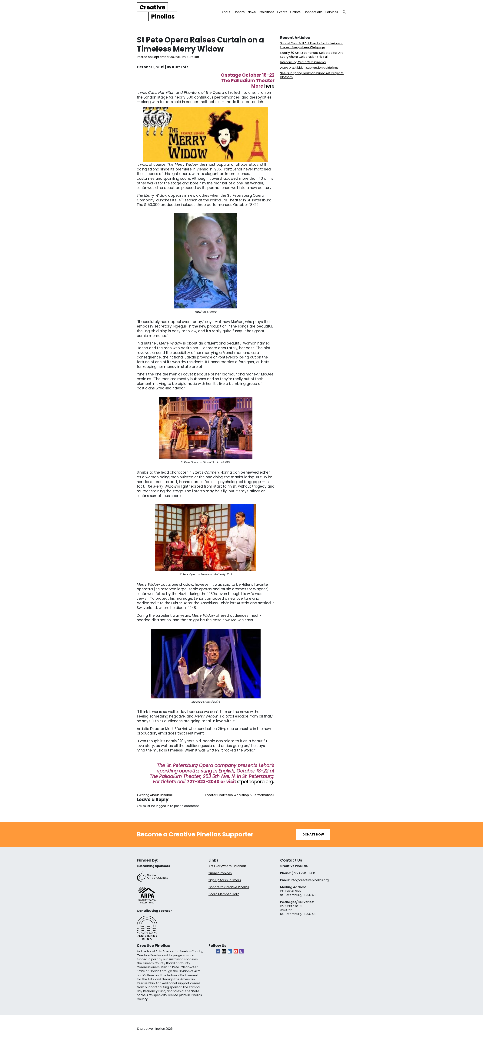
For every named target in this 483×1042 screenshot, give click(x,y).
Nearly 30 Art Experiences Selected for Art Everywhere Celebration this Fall (311, 55)
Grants (295, 12)
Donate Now (313, 834)
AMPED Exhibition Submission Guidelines (309, 68)
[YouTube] (236, 951)
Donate (239, 12)
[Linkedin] (230, 951)
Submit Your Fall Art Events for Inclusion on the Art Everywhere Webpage (311, 45)
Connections (313, 12)
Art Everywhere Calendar (227, 866)
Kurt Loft (193, 57)
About (226, 12)
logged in (162, 806)
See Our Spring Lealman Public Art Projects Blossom (312, 75)
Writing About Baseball (155, 795)
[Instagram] (224, 951)
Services (331, 12)
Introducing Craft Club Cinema (303, 62)
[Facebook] (218, 951)
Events (282, 12)
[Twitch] (241, 951)
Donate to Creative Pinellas (228, 887)
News (252, 12)
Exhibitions (266, 12)
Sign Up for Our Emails (224, 880)
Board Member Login (223, 894)
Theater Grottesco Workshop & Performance (239, 795)
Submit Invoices (220, 873)
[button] (342, 11)
